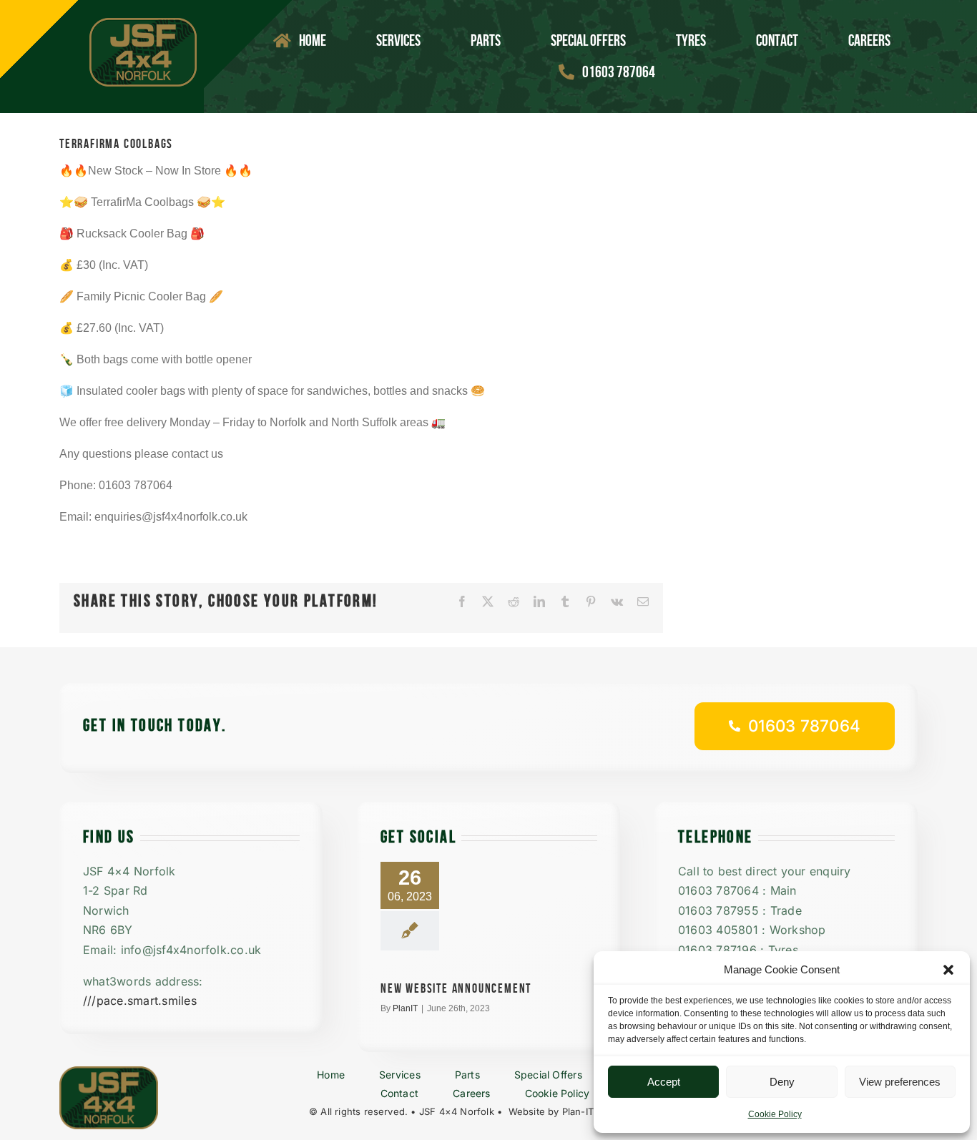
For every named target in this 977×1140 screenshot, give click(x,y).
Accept (663, 1082)
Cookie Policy (775, 1114)
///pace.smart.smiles (140, 1000)
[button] (948, 970)
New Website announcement (456, 988)
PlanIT (405, 1008)
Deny (782, 1082)
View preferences (900, 1082)
